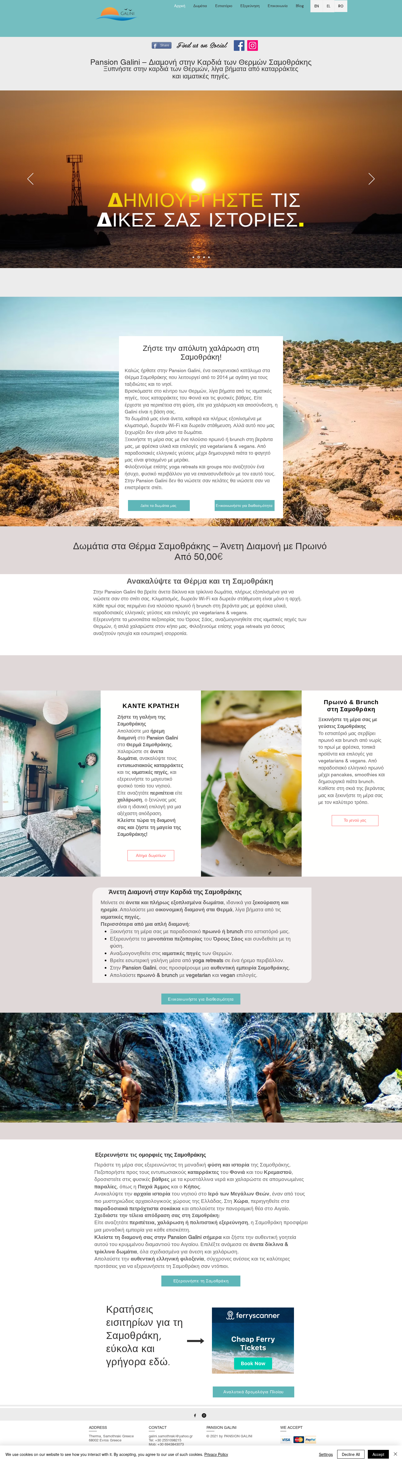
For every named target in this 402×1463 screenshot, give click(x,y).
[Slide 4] (209, 257)
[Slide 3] (203, 257)
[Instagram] (252, 45)
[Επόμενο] (372, 179)
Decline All (351, 1454)
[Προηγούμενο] (30, 179)
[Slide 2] (198, 257)
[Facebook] (239, 45)
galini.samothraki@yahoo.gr (171, 1436)
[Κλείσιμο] (395, 1454)
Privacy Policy (216, 1454)
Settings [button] (326, 1454)
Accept (378, 1454)
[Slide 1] (193, 257)
